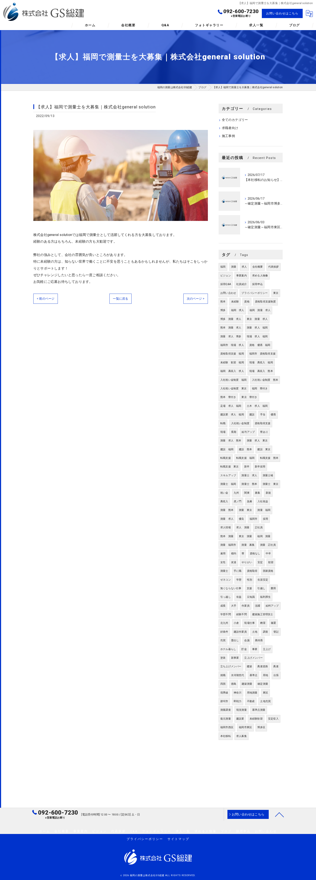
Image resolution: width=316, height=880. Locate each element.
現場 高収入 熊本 (261, 371)
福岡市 (254, 518)
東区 (265, 692)
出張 (276, 675)
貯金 (244, 649)
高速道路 (262, 666)
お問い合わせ (228, 292)
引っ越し (225, 596)
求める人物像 (260, 275)
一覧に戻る (120, 298)
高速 (275, 666)
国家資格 (268, 570)
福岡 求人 (237, 310)
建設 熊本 (245, 449)
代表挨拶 (273, 266)
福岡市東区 (245, 727)
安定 (260, 562)
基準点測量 (258, 709)
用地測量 (252, 692)
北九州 (224, 622)
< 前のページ (45, 298)
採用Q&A (225, 284)
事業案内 (241, 275)
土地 (254, 631)
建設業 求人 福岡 (232, 414)
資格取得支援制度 (265, 301)
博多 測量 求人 (230, 319)
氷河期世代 (237, 675)
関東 (246, 492)
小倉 (236, 622)
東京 (275, 292)
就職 (222, 675)
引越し (261, 588)
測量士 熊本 (249, 483)
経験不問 (241, 614)
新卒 (246, 466)
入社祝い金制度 (240, 423)
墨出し (235, 640)
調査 (265, 631)
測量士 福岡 (228, 483)
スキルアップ (228, 475)
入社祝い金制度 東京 (233, 388)
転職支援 (225, 457)
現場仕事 (249, 622)
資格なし (255, 553)
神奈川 (238, 692)
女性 (222, 562)
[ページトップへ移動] (279, 814)
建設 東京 (263, 449)
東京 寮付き (249, 397)
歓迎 (270, 562)
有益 (238, 596)
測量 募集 (248, 544)
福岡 (222, 266)
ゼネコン (225, 579)
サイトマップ (178, 839)
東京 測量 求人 (257, 319)
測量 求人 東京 (257, 440)
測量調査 (225, 709)
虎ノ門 (238, 501)
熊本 (222, 301)
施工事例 (228, 136)
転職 (222, 423)
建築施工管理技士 (262, 614)
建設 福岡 (226, 449)
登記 (276, 631)
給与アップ (248, 431)
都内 (233, 553)
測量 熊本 (226, 510)
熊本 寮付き (228, 397)
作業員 (246, 605)
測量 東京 (245, 510)
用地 (265, 675)
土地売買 (265, 701)
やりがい (247, 562)
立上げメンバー (253, 657)
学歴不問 (225, 614)
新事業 (235, 657)
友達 (233, 562)
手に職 (238, 570)
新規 (268, 492)
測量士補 (268, 475)
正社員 (259, 527)
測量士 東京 (270, 483)
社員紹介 (241, 284)
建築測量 (247, 683)
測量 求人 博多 (230, 336)
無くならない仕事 (230, 588)
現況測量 (241, 709)
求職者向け (230, 128)
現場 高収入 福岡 (261, 362)
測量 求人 (226, 518)
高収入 (224, 501)
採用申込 (257, 284)
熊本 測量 (226, 536)
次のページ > (195, 298)
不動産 (251, 701)
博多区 (261, 727)
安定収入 (273, 718)
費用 (273, 588)
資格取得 (252, 570)
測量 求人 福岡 (257, 327)
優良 (241, 518)
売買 (222, 640)
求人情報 (225, 527)
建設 (252, 414)
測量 (233, 266)
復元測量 (225, 718)
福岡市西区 (226, 727)
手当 (262, 414)
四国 (222, 683)
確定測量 (263, 683)
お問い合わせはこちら (282, 13)
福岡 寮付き (260, 388)
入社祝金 (263, 501)
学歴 (238, 579)
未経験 (235, 301)
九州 (236, 492)
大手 (233, 605)
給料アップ (272, 605)
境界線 (224, 692)
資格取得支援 (262, 423)
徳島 (233, 683)
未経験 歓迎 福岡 (232, 362)
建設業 (240, 718)
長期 (233, 431)
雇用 (222, 553)
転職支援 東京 (229, 466)
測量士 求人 (249, 475)
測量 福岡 (263, 510)
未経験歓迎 (256, 718)
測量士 (224, 570)
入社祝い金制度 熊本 (265, 379)
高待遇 (259, 640)
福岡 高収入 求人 (232, 371)
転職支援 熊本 (269, 457)
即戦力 (238, 701)
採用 (265, 518)
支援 (249, 588)
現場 (222, 431)
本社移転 (225, 736)
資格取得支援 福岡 (232, 353)
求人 (244, 266)
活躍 (257, 605)
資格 (246, 301)
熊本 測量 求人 (230, 327)
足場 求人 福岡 (230, 405)
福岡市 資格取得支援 (262, 353)
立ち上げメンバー (230, 666)
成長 (222, 605)
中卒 (268, 553)
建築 (249, 666)
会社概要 (257, 266)
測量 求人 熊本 (230, 440)
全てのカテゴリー (235, 120)
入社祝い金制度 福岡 (233, 379)
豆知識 (251, 596)
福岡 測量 (263, 536)
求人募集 (241, 736)
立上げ (267, 649)
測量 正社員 (268, 544)
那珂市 (224, 701)
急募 (249, 501)
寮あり (264, 431)
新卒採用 (260, 466)
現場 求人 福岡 (257, 336)
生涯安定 (263, 579)
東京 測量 (245, 536)
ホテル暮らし (228, 649)
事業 (254, 649)
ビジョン (225, 275)
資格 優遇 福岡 (259, 345)
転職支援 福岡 (245, 457)
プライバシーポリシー (254, 292)
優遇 (273, 414)
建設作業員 (240, 631)
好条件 (224, 631)
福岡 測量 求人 (260, 310)
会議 (246, 640)
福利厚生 (265, 596)
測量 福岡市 (228, 544)
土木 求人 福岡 (257, 405)
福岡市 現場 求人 (232, 345)
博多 (222, 310)
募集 (257, 492)
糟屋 (262, 622)
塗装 (222, 657)
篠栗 (273, 622)
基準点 (254, 675)
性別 (249, 579)
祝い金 (224, 492)
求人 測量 (242, 527)
